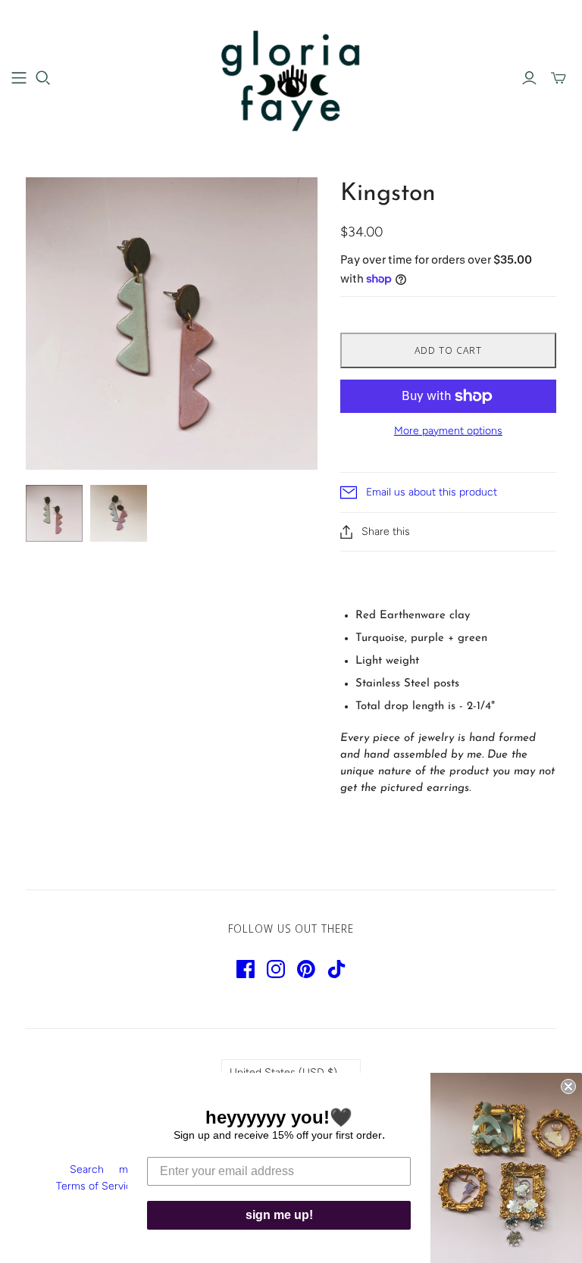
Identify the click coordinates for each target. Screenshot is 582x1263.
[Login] (529, 78)
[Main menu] (19, 78)
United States (283, 1072)
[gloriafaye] (291, 77)
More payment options (448, 430)
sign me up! (279, 1214)
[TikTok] (336, 969)
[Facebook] (245, 969)
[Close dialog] (568, 1086)
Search (87, 1169)
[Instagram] (276, 969)
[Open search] (43, 78)
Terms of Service (97, 1186)
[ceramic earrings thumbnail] (54, 513)
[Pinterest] (306, 969)
